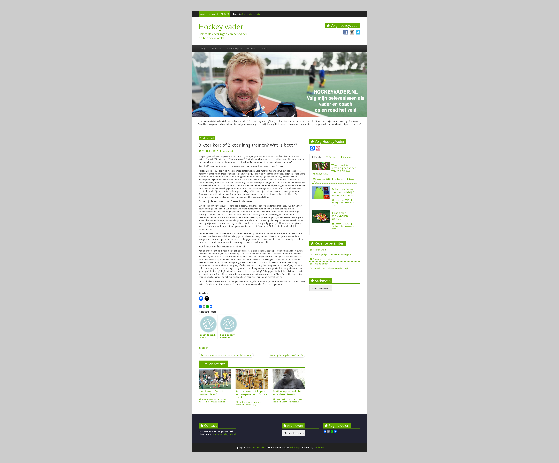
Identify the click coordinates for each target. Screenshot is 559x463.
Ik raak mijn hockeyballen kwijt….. (339, 216)
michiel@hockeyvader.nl (224, 434)
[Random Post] (359, 48)
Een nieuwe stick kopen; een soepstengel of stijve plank (251, 394)
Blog (203, 48)
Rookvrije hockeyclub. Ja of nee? (285, 355)
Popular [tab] (318, 157)
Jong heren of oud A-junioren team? (211, 393)
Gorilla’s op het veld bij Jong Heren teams (287, 393)
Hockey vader (221, 26)
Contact (264, 48)
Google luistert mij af (322, 259)
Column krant (216, 48)
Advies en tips (233, 48)
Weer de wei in (319, 249)
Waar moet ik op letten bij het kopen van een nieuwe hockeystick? (334, 169)
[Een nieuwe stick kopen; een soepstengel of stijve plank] (252, 378)
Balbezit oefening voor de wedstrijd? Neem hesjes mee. (342, 192)
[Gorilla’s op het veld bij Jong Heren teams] (289, 378)
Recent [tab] (332, 157)
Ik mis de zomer (248, 14)
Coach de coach (207, 138)
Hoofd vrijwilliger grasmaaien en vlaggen (332, 254)
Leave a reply (250, 404)
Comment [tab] (348, 157)
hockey (205, 347)
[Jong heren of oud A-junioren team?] (215, 378)
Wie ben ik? (251, 48)
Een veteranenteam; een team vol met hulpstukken (227, 355)
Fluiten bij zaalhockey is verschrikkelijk (330, 268)
